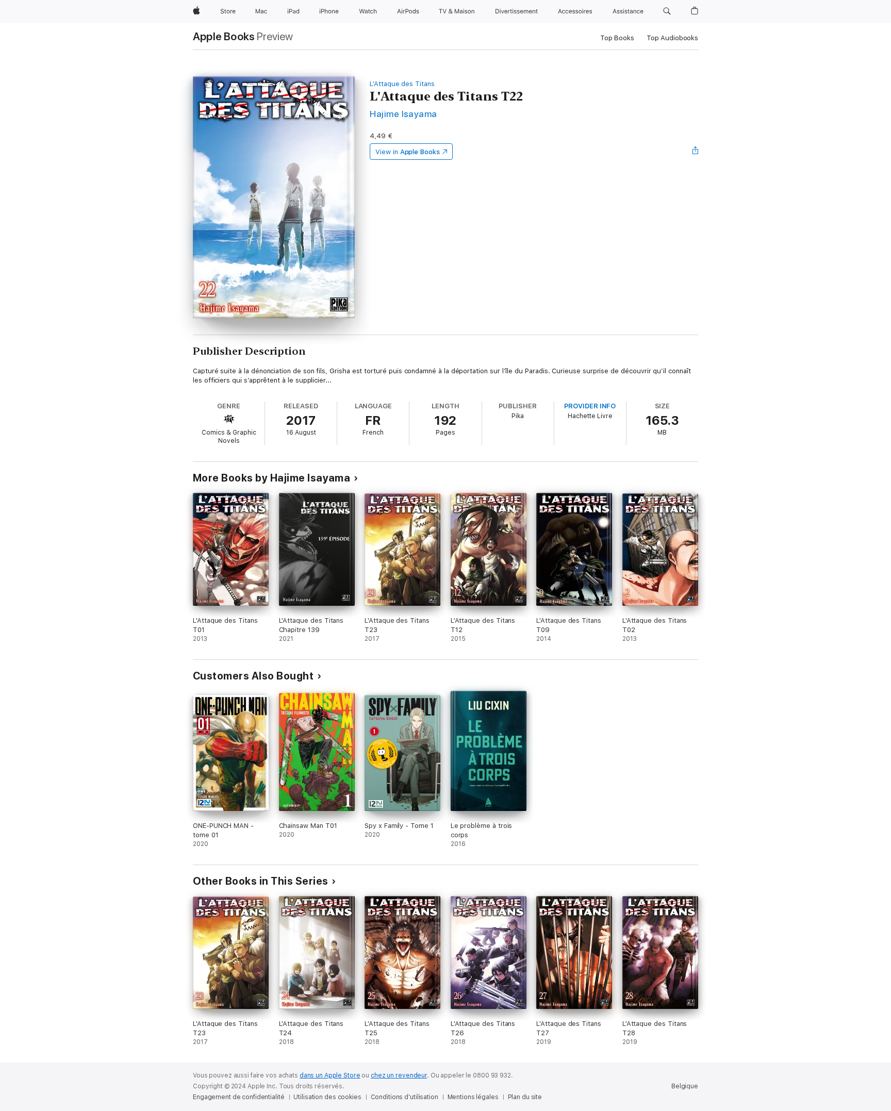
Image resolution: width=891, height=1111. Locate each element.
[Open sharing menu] (695, 151)
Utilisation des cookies (327, 1097)
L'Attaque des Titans (402, 84)
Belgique (684, 1086)
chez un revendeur (399, 1075)
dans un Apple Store (330, 1075)
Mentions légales (473, 1097)
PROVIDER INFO (590, 406)
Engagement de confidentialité (239, 1097)
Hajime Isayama (403, 113)
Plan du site (525, 1097)
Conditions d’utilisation (404, 1097)
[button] (667, 11)
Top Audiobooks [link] (672, 38)
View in (407, 152)
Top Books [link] (617, 38)
